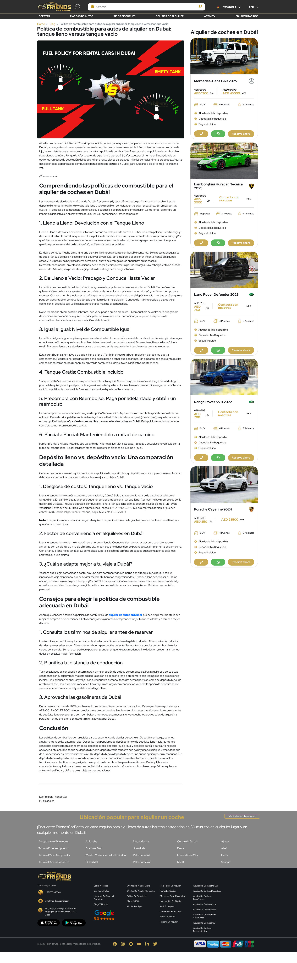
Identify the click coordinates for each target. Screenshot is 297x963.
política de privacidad (136, 896)
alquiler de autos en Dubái (125, 615)
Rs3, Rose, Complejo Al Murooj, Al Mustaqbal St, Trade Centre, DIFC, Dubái (60, 911)
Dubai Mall (92, 862)
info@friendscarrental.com (57, 901)
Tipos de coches (124, 16)
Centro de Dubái (187, 841)
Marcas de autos (81, 16)
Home (41, 24)
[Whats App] (218, 133)
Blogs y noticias (101, 904)
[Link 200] (54, 876)
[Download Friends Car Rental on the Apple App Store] (48, 922)
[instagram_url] (125, 944)
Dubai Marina (141, 841)
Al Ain (224, 848)
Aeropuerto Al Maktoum (53, 841)
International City (187, 855)
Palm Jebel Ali (141, 855)
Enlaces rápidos (247, 16)
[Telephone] (201, 133)
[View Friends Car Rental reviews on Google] (125, 915)
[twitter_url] (157, 944)
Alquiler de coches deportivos (207, 891)
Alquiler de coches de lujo (205, 885)
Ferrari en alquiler (168, 891)
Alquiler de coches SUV (204, 922)
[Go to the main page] (54, 6)
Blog (52, 24)
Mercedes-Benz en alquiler (172, 896)
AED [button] (252, 7)
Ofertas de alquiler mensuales (141, 891)
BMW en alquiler (167, 916)
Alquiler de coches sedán (205, 909)
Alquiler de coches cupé (204, 904)
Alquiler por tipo (134, 906)
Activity (209, 16)
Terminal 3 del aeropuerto (53, 862)
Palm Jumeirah (142, 862)
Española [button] (229, 7)
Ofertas (44, 16)
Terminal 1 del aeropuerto (53, 848)
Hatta (224, 855)
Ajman (225, 841)
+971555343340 (53, 892)
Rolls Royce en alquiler (170, 885)
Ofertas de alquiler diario (138, 885)
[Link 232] (243, 897)
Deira (180, 848)
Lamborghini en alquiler (171, 901)
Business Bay (94, 848)
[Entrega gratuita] (224, 56)
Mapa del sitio (133, 901)
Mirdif (180, 862)
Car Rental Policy (101, 891)
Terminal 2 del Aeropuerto (54, 855)
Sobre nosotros (101, 885)
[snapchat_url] (133, 944)
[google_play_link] (74, 922)
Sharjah (225, 862)
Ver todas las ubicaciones (242, 816)
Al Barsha (91, 841)
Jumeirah (139, 848)
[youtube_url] (141, 944)
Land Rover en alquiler (170, 911)
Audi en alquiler (167, 906)
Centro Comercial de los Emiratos (106, 855)
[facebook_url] (117, 944)
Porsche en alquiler (169, 921)
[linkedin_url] (149, 944)
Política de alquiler (170, 16)
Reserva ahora (241, 134)
